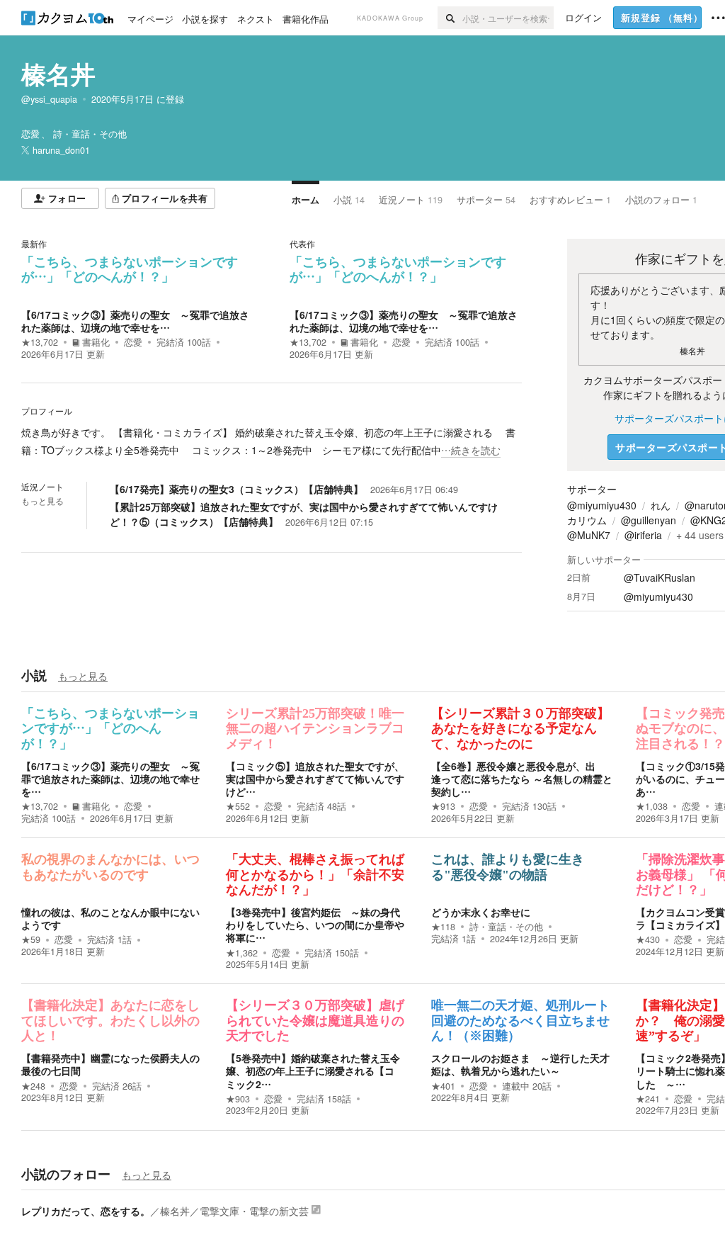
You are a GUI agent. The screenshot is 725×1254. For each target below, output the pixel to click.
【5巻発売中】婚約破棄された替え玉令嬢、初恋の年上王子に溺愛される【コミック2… (313, 1070)
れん (660, 505)
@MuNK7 (588, 535)
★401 (443, 1086)
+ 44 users (700, 535)
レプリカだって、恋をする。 (85, 1211)
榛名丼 (58, 73)
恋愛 (133, 342)
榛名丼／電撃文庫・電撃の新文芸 (234, 1211)
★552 (238, 806)
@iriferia (643, 535)
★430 (648, 939)
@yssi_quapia (49, 99)
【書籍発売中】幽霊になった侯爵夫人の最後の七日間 (110, 1064)
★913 (443, 806)
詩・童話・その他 (506, 926)
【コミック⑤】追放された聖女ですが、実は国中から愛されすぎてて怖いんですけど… (315, 778)
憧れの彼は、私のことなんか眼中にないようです (110, 918)
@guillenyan (648, 520)
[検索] (450, 17)
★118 (443, 926)
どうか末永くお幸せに (480, 912)
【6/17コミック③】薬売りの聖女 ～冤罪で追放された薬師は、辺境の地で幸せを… (135, 320)
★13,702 (39, 342)
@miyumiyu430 (601, 505)
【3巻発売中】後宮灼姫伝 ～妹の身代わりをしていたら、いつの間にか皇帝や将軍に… (315, 924)
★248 (33, 1086)
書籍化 (96, 342)
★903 (238, 1099)
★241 (648, 1099)
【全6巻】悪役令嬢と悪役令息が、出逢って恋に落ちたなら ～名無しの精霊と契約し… (521, 778)
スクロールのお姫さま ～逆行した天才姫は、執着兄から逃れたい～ (520, 1064)
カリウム (587, 520)
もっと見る (42, 501)
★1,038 (652, 806)
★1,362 (242, 953)
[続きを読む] (271, 441)
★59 (30, 939)
